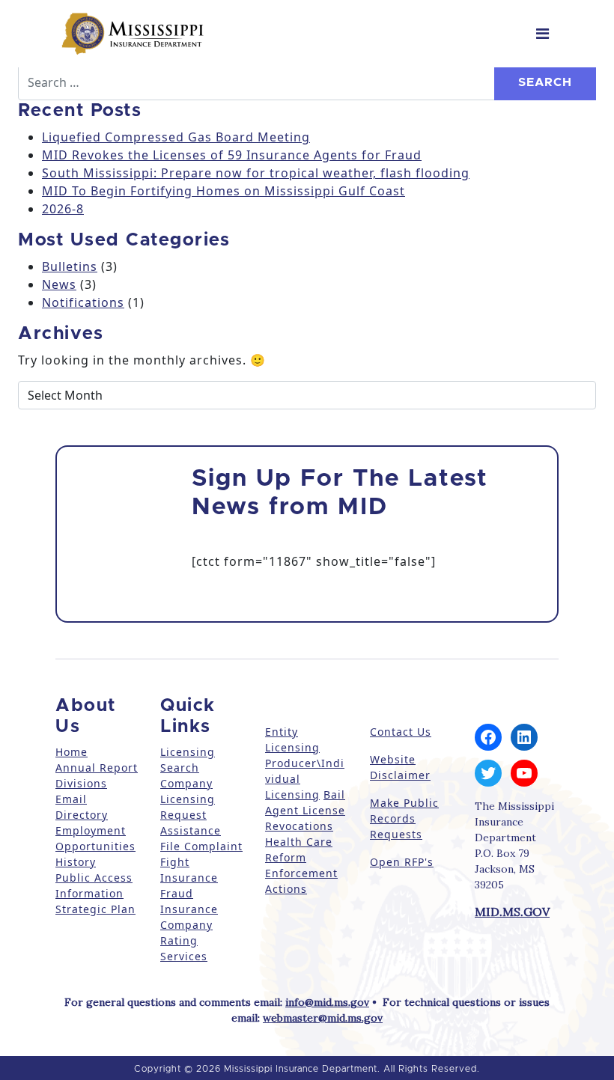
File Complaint (201, 846)
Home (71, 752)
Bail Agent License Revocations (305, 810)
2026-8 (63, 209)
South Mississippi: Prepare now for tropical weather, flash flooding (255, 173)
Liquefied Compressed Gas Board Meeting (176, 137)
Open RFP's (402, 862)
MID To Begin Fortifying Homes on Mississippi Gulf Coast (223, 191)
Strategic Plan (95, 909)
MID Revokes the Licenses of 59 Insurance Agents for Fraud (232, 155)
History (75, 862)
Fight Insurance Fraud (189, 877)
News (59, 284)
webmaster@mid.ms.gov (323, 1018)
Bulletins (69, 266)
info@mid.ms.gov (327, 1002)
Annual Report (96, 767)
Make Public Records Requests (404, 818)
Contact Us (400, 731)
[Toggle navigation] (542, 33)
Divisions (81, 783)
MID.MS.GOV (512, 911)
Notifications (83, 302)
